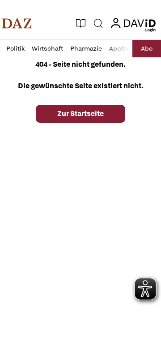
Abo (147, 48)
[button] (17, 23)
